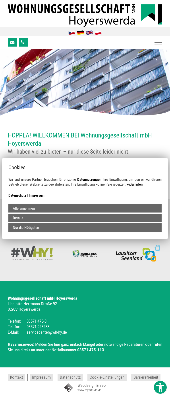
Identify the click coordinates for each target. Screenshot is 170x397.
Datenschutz (17, 196)
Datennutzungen (89, 179)
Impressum (36, 196)
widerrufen (134, 184)
